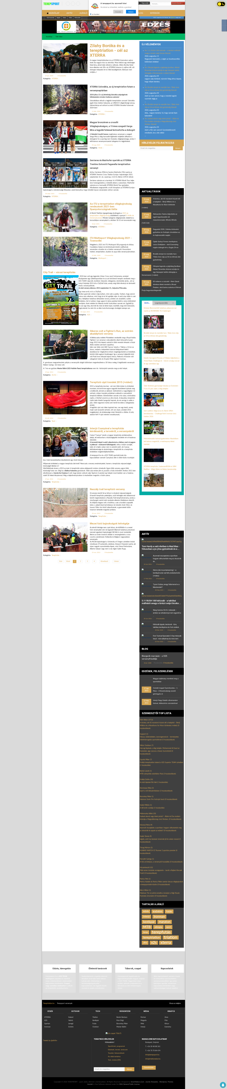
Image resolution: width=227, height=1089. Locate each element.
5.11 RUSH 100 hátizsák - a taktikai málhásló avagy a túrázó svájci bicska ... (161, 602)
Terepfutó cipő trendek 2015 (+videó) (111, 382)
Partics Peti (145, 879)
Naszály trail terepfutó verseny (107, 489)
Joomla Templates (151, 1082)
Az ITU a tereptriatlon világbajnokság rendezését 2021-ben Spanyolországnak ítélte (111, 206)
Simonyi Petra (146, 825)
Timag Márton (146, 848)
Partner (143, 1017)
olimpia (158, 927)
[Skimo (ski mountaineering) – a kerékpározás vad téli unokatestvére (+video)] (146, 572)
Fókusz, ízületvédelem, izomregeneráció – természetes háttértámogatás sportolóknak (159, 738)
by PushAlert (95, 14)
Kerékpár (95, 1020)
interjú (146, 917)
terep (145, 932)
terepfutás (161, 932)
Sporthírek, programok (116, 1046)
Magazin (144, 1020)
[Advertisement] (161, 170)
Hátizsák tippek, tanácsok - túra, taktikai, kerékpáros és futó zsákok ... (166, 625)
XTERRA (55, 79)
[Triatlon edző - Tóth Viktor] (113, 27)
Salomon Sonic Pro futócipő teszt (158, 799)
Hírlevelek (77, 17)
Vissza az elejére (175, 1003)
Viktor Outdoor (146, 745)
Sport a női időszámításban (156, 791)
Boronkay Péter (146, 796)
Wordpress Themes (166, 1082)
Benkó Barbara (121, 1017)
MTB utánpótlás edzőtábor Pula (158, 774)
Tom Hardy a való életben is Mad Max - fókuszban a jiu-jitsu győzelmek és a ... (160, 547)
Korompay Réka (147, 788)
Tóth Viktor (59, 37)
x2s (154, 943)
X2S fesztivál (50, 17)
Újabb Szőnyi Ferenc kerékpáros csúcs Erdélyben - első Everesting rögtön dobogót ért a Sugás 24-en (165, 244)
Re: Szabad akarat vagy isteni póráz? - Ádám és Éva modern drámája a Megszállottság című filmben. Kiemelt (162, 121)
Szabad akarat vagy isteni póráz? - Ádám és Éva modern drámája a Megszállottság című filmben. (160, 818)
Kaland (70, 1017)
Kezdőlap (49, 37)
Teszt (53, 421)
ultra (145, 943)
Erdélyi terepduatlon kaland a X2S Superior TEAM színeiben (161, 764)
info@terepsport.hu (152, 1055)
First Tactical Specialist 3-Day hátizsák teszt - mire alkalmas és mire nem (167, 637)
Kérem (131, 11)
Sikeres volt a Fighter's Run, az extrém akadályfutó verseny (111, 332)
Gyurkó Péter (146, 759)
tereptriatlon (151, 937)
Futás (94, 1024)
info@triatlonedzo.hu (152, 1059)
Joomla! (90, 1084)
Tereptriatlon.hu (49, 1003)
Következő (104, 561)
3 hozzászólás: (61, 418)
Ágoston (173, 17)
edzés (146, 911)
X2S (88, 315)
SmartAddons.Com (137, 1082)
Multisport (102, 258)
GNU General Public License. (129, 1084)
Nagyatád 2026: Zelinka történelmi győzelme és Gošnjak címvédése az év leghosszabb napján (166, 232)
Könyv (167, 1024)
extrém (157, 911)
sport (168, 927)
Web (142, 1024)
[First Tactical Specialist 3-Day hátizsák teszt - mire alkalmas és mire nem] (146, 637)
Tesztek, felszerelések (116, 1053)
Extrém (71, 1027)
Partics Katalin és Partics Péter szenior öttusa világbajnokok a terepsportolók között (161, 883)
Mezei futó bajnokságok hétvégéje (109, 523)
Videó (70, 17)
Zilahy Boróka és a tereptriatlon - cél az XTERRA (109, 50)
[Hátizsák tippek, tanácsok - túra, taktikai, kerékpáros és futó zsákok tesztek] (146, 626)
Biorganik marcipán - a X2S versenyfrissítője (154, 657)
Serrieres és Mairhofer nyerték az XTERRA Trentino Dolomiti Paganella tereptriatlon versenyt (110, 164)
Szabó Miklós (146, 805)
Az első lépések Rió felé (154, 782)
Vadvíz (70, 1020)
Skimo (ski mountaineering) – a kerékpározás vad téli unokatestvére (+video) (166, 573)
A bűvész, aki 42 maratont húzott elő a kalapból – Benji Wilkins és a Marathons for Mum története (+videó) (160, 725)
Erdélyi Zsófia (146, 779)
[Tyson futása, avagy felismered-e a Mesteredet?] (146, 586)
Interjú (143, 1027)
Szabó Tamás (146, 836)
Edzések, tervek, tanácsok (118, 1050)
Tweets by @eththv (50, 1040)
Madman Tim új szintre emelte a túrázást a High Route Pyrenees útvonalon (159, 894)
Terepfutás (55, 482)
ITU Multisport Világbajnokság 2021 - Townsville (111, 239)
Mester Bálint (121, 1027)
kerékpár (149, 921)
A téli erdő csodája (152, 808)
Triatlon (95, 1017)
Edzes (64, 17)
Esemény (168, 1027)
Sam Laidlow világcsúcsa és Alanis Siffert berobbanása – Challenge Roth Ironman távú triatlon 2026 (160, 413)
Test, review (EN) (114, 1060)
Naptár (58, 17)
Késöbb (118, 11)
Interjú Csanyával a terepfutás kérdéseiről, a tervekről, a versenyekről (112, 430)
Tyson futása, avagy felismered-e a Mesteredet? (166, 585)
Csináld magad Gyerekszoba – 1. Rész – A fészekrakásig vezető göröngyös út (165, 691)
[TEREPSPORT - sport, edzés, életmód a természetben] (51, 4)
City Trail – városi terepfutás (59, 272)
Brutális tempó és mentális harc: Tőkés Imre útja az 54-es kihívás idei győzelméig (166, 257)
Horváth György (147, 859)
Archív (54, 375)
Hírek (100, 148)
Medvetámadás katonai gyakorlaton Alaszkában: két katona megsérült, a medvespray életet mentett (161, 441)
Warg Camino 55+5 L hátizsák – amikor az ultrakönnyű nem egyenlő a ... (167, 613)
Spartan (47, 1024)
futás (169, 911)
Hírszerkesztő (146, 867)
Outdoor (95, 1027)
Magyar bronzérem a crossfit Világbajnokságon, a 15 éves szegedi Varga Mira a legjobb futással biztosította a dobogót (112, 126)
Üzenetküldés (149, 1067)
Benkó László (146, 771)
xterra (166, 943)
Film (166, 1020)
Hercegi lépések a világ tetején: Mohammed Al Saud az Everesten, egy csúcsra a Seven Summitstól (159, 751)
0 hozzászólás (61, 75)
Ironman (159, 916)
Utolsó (116, 561)
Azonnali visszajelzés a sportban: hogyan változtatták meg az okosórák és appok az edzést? (160, 829)
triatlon (170, 938)
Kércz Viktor (145, 890)
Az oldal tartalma (114, 1056)
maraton (164, 921)
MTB (147, 927)
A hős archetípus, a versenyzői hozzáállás (161, 862)
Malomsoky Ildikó (148, 813)
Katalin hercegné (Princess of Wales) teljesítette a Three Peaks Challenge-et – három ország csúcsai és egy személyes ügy (161, 361)
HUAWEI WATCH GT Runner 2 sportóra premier (158, 852)
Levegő (70, 1024)
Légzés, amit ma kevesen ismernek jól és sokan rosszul (160, 840)
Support (144, 734)
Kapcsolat (145, 3)
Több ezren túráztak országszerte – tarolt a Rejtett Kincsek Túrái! (161, 872)
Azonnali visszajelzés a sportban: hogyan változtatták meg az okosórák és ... (167, 558)
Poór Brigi (120, 1020)
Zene (166, 1017)
